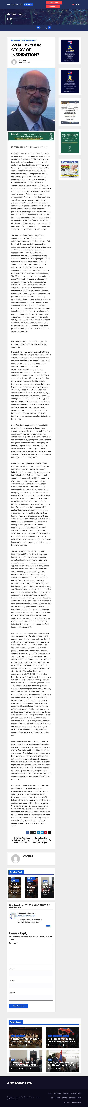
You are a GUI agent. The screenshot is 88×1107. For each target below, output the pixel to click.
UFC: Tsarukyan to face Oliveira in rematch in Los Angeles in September (62, 1041)
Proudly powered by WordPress (18, 1097)
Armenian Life (19, 1083)
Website (12, 993)
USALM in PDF (76, 1093)
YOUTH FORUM (13, 881)
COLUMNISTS (15, 40)
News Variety (29, 878)
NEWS (23, 40)
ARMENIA (57, 1093)
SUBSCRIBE (53, 3)
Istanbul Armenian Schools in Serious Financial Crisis (22, 840)
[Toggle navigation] (42, 27)
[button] (46, 28)
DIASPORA (66, 1093)
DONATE (52, 6)
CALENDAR (66, 1102)
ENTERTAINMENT (75, 1098)
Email (11, 980)
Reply (48, 926)
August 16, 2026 (19, 1045)
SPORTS (29, 881)
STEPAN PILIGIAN (31, 40)
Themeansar (13, 1099)
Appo (24, 60)
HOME (50, 1093)
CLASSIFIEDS (76, 1102)
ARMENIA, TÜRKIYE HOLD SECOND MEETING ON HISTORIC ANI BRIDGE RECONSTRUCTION (25, 1066)
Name (12, 968)
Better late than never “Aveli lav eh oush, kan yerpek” (40, 840)
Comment (13, 943)
